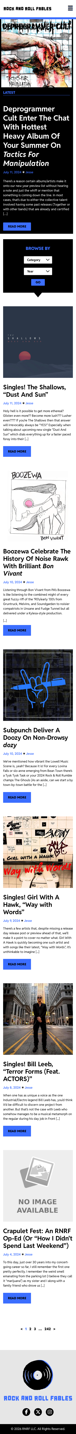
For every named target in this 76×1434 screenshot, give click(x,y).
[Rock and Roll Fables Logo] (38, 1381)
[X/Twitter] (38, 1412)
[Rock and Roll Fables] (27, 8)
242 (47, 1329)
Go (38, 282)
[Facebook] (26, 1412)
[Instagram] (50, 1412)
